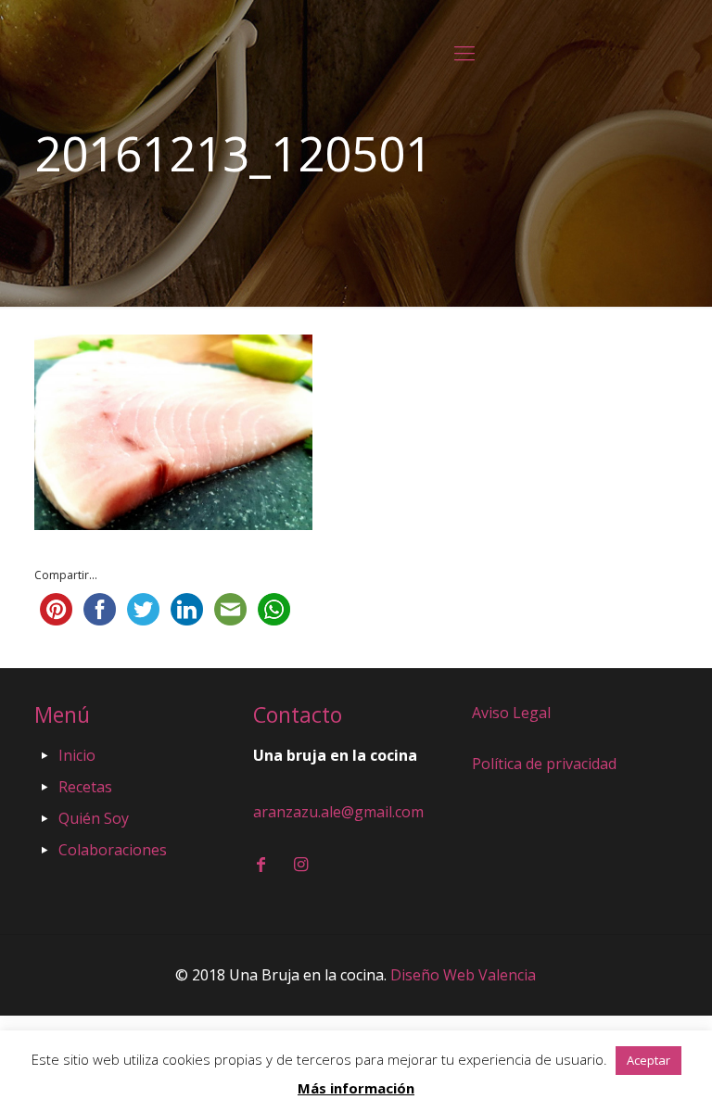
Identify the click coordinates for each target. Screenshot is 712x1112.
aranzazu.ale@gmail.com (338, 812)
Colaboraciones (112, 850)
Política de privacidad (544, 763)
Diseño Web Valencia (463, 975)
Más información (356, 1088)
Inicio (76, 755)
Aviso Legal (511, 712)
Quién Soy (93, 818)
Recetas (85, 787)
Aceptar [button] (648, 1060)
